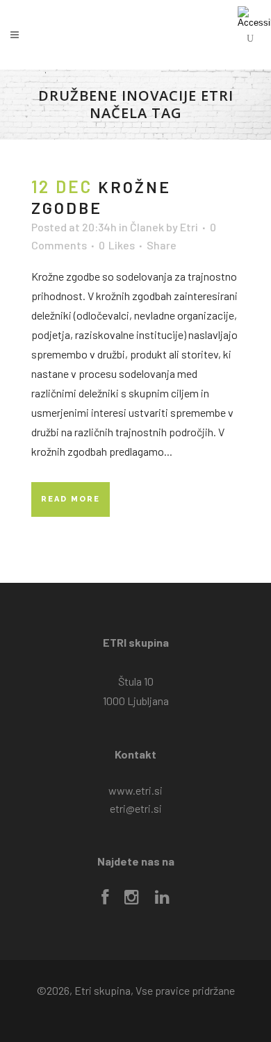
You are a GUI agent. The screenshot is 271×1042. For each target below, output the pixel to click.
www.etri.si (135, 790)
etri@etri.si (136, 808)
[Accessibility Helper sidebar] (254, 16)
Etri (189, 226)
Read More (70, 499)
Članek (147, 226)
